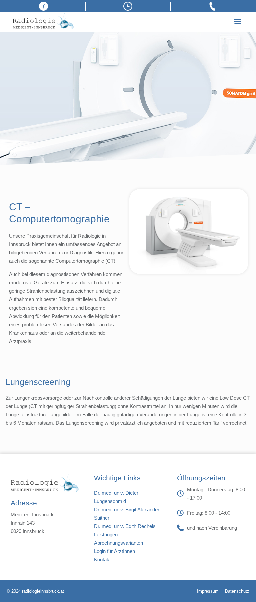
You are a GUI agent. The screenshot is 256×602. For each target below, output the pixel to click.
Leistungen (106, 534)
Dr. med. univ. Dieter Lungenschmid (116, 497)
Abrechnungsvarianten (118, 543)
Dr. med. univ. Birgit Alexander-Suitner (127, 514)
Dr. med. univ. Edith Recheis (125, 526)
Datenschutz (237, 591)
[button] (237, 21)
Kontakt (102, 559)
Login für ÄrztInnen (114, 551)
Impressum (208, 591)
